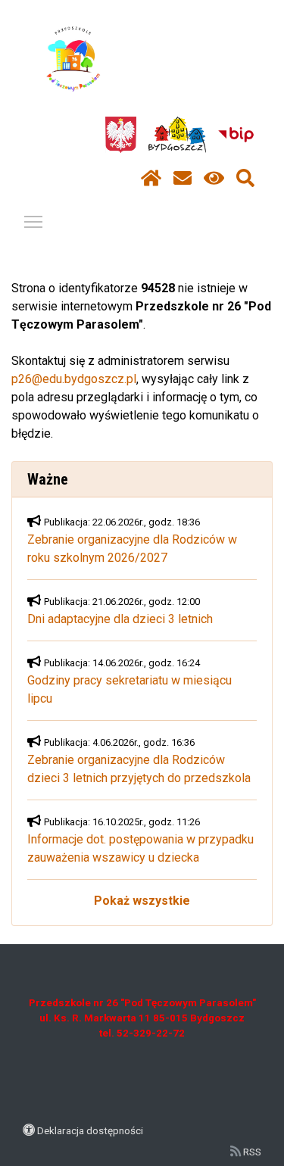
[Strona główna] (151, 178)
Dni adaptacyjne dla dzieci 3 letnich (120, 619)
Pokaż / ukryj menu (33, 221)
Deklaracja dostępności (90, 1130)
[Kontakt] (182, 178)
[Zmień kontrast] (214, 178)
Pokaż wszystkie (142, 900)
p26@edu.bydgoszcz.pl (73, 379)
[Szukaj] (245, 178)
